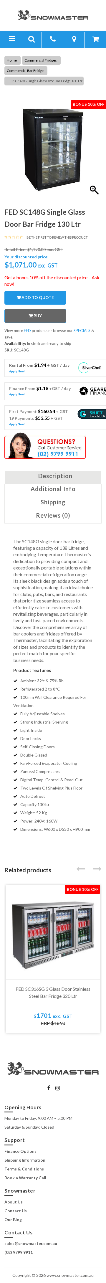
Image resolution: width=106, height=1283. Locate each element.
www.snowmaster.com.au (70, 1275)
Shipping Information (24, 1160)
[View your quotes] (95, 39)
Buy (38, 315)
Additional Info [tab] (53, 488)
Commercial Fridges (40, 60)
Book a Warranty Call (25, 1177)
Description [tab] (55, 475)
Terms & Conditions (24, 1168)
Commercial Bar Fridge (25, 70)
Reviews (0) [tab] (53, 515)
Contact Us (15, 1210)
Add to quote (37, 297)
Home (12, 60)
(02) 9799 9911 (18, 1252)
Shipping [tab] (53, 502)
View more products (26, 330)
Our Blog (13, 1219)
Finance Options (20, 1151)
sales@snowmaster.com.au (30, 1243)
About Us (13, 1201)
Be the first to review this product (57, 237)
